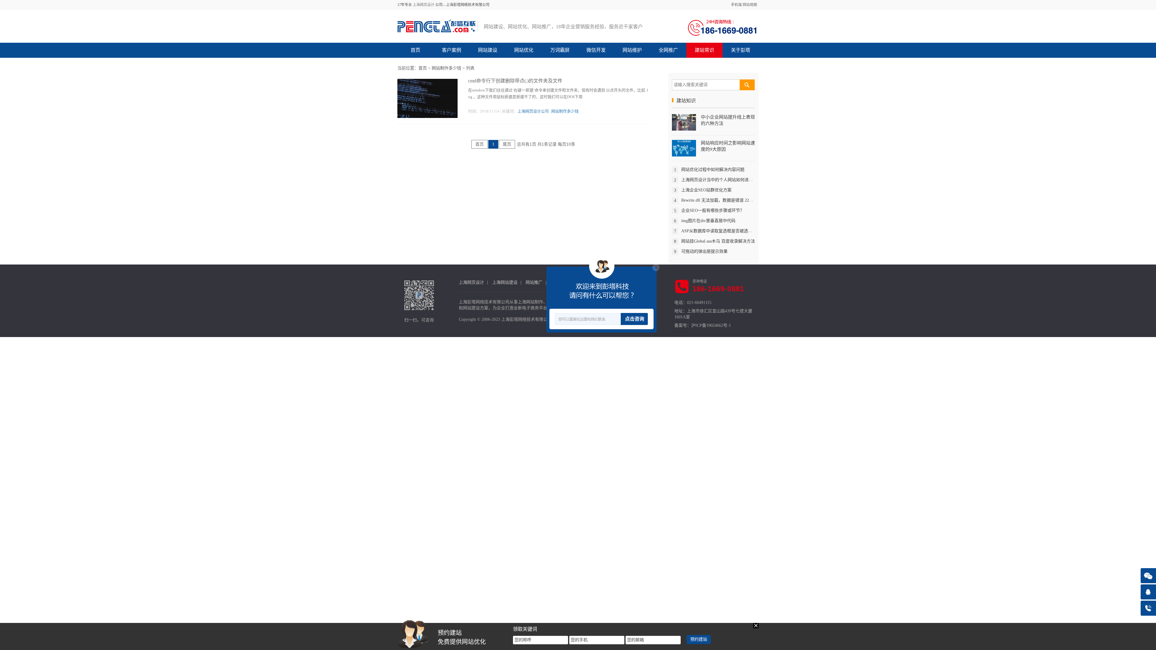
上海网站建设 (504, 282)
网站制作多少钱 (446, 68)
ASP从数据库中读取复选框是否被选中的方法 (723, 231)
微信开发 (596, 50)
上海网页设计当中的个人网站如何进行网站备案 (725, 180)
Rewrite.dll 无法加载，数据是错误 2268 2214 (722, 200)
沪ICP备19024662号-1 (711, 325)
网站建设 (487, 50)
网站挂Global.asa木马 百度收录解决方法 (718, 241)
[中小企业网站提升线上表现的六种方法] (684, 122)
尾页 (507, 144)
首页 (415, 50)
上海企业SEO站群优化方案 (706, 190)
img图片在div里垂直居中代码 (708, 220)
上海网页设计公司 (533, 111)
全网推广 (668, 50)
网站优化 (523, 50)
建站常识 (704, 50)
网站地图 (750, 5)
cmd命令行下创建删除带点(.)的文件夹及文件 (515, 80)
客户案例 (451, 50)
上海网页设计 (423, 5)
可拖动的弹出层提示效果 (704, 251)
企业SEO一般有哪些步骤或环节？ (712, 210)
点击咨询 (634, 318)
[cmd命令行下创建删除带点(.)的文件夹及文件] (427, 98)
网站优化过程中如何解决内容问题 (712, 169)
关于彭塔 (740, 50)
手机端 (736, 5)
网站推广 (534, 282)
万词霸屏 (560, 50)
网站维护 (632, 50)
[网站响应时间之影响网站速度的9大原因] (684, 148)
